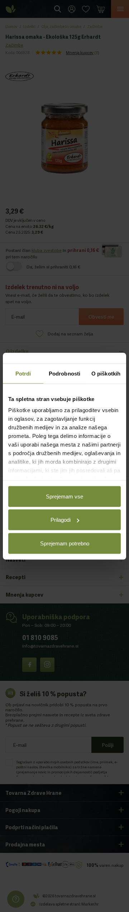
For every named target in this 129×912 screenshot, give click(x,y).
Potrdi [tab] (23, 373)
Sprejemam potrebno (64, 543)
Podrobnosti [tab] (64, 373)
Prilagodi (61, 520)
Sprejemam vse (64, 496)
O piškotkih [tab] (105, 373)
